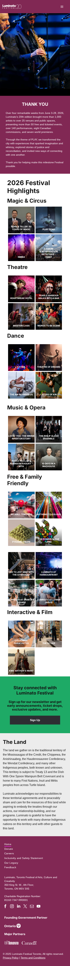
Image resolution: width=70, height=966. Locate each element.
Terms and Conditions (33, 957)
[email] (32, 906)
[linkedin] (19, 906)
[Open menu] (62, 6)
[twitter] (25, 906)
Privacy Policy (10, 957)
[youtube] (38, 906)
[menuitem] (35, 844)
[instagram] (12, 906)
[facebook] (5, 906)
